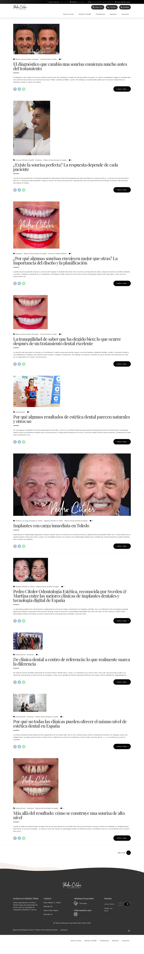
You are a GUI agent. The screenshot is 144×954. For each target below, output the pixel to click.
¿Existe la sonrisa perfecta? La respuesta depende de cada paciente (65, 167)
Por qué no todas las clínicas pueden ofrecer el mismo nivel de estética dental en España (70, 723)
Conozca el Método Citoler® (24, 160)
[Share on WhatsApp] (23, 89)
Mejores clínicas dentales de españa (26, 59)
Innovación (125, 14)
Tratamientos (100, 14)
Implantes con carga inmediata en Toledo (51, 525)
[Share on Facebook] (15, 89)
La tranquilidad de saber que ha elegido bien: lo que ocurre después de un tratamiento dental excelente (67, 341)
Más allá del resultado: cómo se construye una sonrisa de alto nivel (69, 815)
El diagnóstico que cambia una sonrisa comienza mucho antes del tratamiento (70, 66)
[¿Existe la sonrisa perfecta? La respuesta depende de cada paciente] (72, 128)
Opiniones (113, 14)
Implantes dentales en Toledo (53, 521)
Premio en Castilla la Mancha (57, 253)
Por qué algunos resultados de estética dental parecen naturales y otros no (71, 419)
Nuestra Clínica (68, 14)
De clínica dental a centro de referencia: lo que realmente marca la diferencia (71, 661)
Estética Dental (20, 654)
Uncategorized (20, 412)
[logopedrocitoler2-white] (72, 885)
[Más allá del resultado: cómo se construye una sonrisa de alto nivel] (72, 780)
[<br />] (126, 904)
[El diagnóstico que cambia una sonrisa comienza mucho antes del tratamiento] (72, 39)
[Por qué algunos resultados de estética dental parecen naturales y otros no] (72, 391)
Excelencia (38, 160)
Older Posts (121, 853)
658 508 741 (48, 906)
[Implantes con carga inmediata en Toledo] (72, 484)
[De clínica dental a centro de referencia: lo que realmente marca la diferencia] (72, 641)
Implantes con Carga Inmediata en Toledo (28, 521)
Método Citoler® (85, 14)
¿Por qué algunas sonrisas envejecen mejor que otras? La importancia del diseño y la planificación (65, 260)
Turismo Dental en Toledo (48, 59)
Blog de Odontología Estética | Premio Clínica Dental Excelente (35, 930)
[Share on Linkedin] (19, 89)
